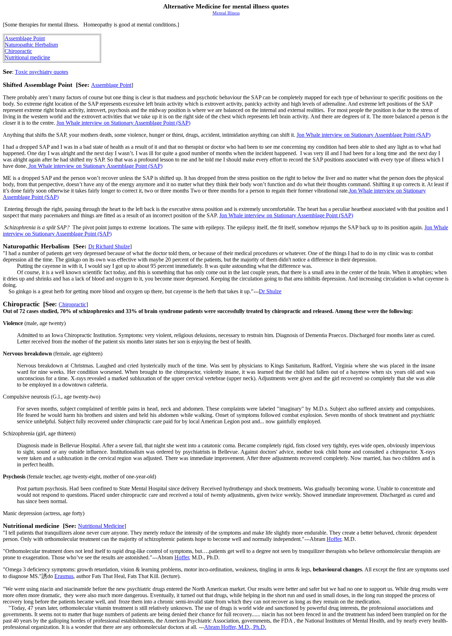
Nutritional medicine (27, 57)
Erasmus (63, 576)
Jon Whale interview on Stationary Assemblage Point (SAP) (123, 123)
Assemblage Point (25, 38)
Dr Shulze (270, 291)
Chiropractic (18, 51)
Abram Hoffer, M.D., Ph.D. (235, 627)
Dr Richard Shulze (109, 246)
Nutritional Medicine (101, 526)
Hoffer (334, 539)
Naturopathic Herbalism (31, 45)
